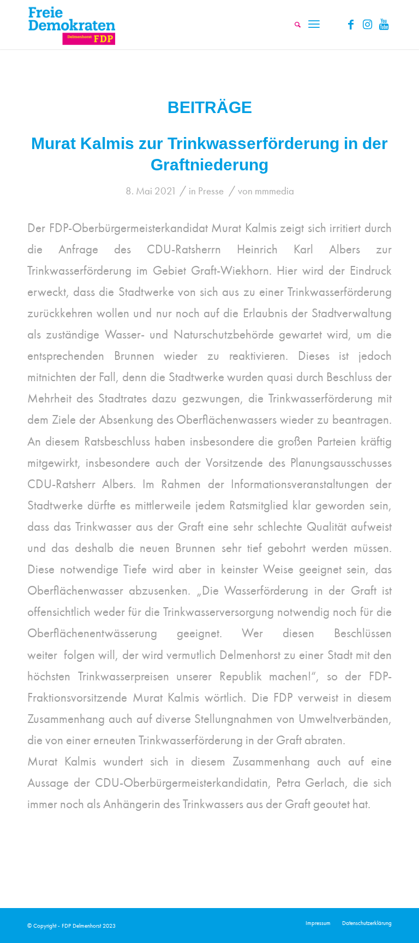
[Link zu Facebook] (351, 24)
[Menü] (314, 24)
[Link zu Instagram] (367, 24)
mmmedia (274, 191)
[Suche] (292, 24)
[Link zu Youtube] (383, 24)
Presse (211, 191)
